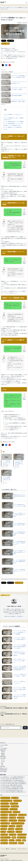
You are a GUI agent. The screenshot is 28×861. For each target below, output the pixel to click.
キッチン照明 (12, 817)
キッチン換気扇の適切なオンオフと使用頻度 (13, 121)
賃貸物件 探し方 (13, 843)
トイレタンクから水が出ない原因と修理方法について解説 (11, 788)
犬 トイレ (12, 840)
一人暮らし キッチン (6, 837)
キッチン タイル (14, 803)
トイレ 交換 (12, 826)
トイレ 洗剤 (19, 831)
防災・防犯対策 (3, 771)
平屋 (2, 764)
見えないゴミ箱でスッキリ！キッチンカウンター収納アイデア (20, 660)
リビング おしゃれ (22, 834)
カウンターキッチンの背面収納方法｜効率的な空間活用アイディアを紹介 (20, 646)
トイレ (1, 746)
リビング (3, 761)
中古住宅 (3, 751)
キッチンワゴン (14, 809)
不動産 (14, 837)
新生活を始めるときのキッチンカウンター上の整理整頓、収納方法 (20, 653)
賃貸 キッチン (4, 843)
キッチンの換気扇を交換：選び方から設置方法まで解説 (6, 479)
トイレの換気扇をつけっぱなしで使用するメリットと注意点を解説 (6, 463)
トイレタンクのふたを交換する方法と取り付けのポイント (11, 790)
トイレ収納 (19, 826)
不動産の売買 (3, 750)
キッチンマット (5, 809)
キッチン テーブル (5, 806)
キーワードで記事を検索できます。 (7, 724)
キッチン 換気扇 (5, 43)
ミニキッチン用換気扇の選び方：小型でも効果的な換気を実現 (19, 463)
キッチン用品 (4, 820)
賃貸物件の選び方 (3, 769)
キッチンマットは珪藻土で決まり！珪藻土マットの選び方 (20, 675)
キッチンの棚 (15, 798)
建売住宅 (3, 753)
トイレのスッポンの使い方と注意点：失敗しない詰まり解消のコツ (13, 783)
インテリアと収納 (3, 745)
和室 (2, 763)
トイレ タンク (22, 820)
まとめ (5, 129)
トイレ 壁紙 (4, 829)
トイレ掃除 (11, 829)
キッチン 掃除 (4, 815)
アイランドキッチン (6, 798)
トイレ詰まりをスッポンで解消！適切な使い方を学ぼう (11, 785)
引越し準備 (2, 766)
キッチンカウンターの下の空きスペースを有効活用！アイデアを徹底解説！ (20, 632)
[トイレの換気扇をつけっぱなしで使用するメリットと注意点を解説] (6, 457)
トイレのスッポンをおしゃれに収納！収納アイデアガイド (11, 778)
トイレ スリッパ (13, 820)
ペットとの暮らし (3, 748)
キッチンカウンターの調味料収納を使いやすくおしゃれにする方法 (20, 696)
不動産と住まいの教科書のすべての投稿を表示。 (14, 616)
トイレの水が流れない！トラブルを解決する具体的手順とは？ (12, 777)
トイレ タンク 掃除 (5, 823)
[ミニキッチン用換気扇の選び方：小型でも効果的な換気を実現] (18, 457)
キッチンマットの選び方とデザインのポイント (20, 682)
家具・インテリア (21, 837)
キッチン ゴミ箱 (17, 800)
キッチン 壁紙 (16, 812)
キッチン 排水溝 (13, 815)
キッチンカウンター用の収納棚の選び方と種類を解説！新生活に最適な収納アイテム (20, 667)
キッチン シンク (5, 803)
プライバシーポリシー (22, 848)
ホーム (2, 848)
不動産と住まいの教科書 (10, 860)
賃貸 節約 (21, 843)
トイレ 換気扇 (19, 829)
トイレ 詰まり (4, 834)
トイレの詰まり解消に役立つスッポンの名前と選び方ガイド (12, 780)
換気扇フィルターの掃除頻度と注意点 (12, 125)
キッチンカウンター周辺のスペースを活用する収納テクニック (20, 639)
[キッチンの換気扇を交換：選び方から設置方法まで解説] (6, 473)
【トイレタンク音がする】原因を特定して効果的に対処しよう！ (13, 791)
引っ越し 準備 (4, 840)
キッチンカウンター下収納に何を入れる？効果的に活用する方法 (20, 689)
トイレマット (4, 826)
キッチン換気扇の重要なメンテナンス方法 (13, 123)
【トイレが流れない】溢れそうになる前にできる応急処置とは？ (13, 781)
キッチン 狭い (21, 817)
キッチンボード (15, 806)
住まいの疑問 (6, 7)
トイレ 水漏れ (11, 831)
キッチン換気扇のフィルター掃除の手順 (12, 127)
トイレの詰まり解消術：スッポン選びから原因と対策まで (11, 786)
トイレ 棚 (3, 831)
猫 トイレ (19, 840)
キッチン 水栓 (4, 817)
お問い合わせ (13, 848)
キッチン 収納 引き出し (6, 812)
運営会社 (7, 848)
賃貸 (24, 840)
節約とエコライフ (3, 768)
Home (1, 7)
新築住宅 (3, 754)
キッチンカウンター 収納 (7, 800)
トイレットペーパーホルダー (18, 823)
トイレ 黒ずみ (13, 834)
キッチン (11, 7)
